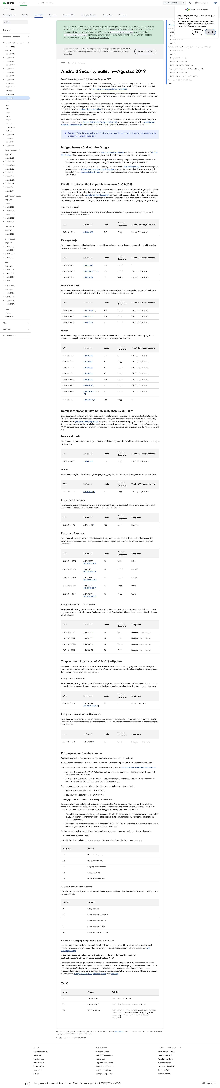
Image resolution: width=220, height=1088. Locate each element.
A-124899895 (88, 461)
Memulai (25, 15)
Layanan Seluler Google (90, 172)
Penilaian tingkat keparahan (90, 109)
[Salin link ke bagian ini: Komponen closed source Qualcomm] (103, 714)
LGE (90, 974)
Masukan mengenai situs (89, 1083)
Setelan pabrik (39, 1066)
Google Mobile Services (166, 1066)
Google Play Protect (132, 166)
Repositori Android (40, 1052)
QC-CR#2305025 (89, 580)
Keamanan (38, 15)
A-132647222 (88, 316)
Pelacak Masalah (164, 1074)
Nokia (103, 974)
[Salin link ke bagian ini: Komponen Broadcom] (87, 500)
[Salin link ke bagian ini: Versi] (70, 983)
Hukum (61, 1083)
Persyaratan (38, 1055)
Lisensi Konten (119, 1032)
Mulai (210, 32)
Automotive (107, 15)
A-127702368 (88, 310)
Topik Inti (53, 15)
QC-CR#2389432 (89, 563)
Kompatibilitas (69, 15)
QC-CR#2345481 (89, 706)
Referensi (123, 15)
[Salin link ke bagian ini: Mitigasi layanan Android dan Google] (111, 147)
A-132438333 (88, 400)
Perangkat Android (88, 15)
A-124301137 (88, 492)
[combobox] (174, 3)
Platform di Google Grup (104, 1066)
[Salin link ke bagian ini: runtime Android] (81, 207)
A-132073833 (88, 356)
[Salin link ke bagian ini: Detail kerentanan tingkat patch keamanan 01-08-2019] (134, 184)
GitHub (36, 1074)
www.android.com (165, 1063)
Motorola (96, 974)
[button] (13, 36)
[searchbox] (15, 22)
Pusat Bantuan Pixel (165, 1055)
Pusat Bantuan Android (166, 1052)
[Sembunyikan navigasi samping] (27, 1084)
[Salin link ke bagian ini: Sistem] (70, 331)
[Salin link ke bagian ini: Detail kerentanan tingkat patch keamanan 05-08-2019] (135, 411)
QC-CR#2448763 (89, 596)
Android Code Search (45, 3)
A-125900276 (88, 385)
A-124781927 (88, 322)
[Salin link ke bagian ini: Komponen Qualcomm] (87, 533)
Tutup (197, 32)
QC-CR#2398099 (89, 588)
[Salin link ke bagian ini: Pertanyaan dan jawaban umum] (104, 753)
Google (77, 974)
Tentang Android (40, 1083)
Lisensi (68, 1083)
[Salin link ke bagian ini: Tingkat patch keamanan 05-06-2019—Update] (124, 661)
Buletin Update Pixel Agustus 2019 (82, 136)
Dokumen (23, 3)
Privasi (75, 1083)
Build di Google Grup (103, 1070)
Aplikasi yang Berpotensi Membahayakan (97, 169)
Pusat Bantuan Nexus (165, 1059)
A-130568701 (88, 368)
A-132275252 (88, 277)
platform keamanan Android (112, 152)
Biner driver (38, 1070)
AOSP (63, 63)
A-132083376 (88, 379)
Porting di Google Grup (104, 1074)
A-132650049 (88, 391)
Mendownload (39, 1059)
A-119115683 (87, 362)
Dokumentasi (9, 9)
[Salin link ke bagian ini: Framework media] (83, 285)
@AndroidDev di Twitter (104, 1055)
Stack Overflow (163, 1070)
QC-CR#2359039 (89, 572)
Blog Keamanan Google (104, 1063)
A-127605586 (88, 271)
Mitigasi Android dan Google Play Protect (100, 122)
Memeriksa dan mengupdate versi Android (110, 89)
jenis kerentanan (92, 195)
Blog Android (100, 1059)
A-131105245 (88, 265)
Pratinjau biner (39, 1063)
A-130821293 (88, 232)
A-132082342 (88, 373)
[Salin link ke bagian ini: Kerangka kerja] (79, 240)
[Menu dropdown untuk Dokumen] (30, 3)
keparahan (104, 195)
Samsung (114, 974)
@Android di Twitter (103, 1052)
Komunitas (52, 1083)
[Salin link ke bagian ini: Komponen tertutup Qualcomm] (97, 604)
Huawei (84, 974)
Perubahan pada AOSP (99, 38)
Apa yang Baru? (9, 15)
